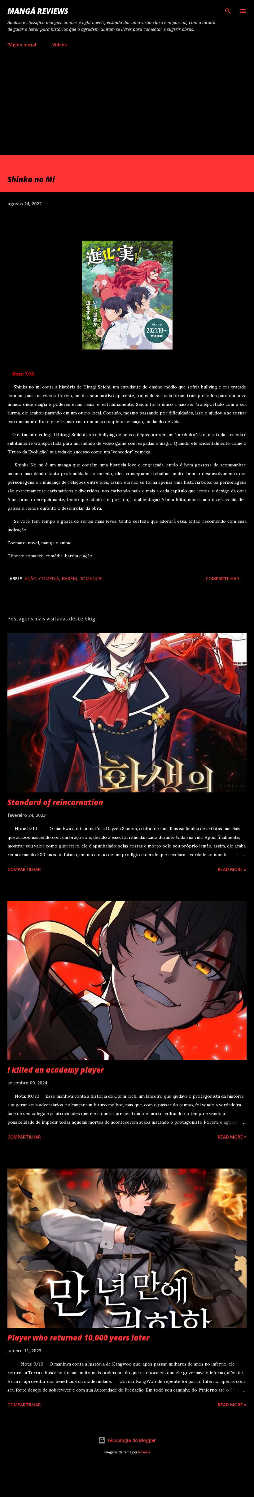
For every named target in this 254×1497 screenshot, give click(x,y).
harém (69, 578)
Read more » (232, 869)
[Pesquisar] (228, 11)
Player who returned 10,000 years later (78, 1337)
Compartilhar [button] (222, 578)
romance (90, 578)
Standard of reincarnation (55, 802)
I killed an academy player (55, 1070)
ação (31, 578)
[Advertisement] (127, 98)
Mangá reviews (37, 11)
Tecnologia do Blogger (131, 1440)
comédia (49, 578)
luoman (144, 1452)
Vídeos (59, 45)
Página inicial (21, 45)
